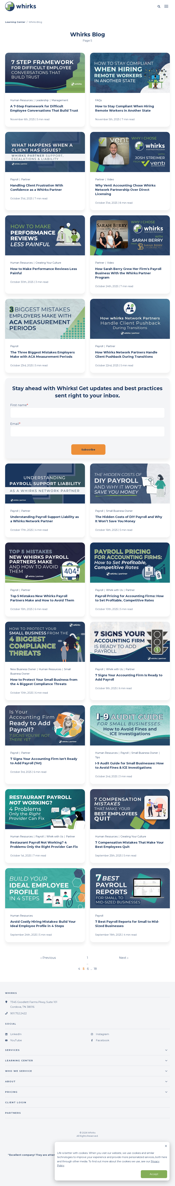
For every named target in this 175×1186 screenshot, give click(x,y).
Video (110, 179)
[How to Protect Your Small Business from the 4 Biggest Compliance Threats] (45, 661)
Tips (97, 757)
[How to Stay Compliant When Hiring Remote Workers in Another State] (130, 89)
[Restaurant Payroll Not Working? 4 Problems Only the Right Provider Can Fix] (45, 826)
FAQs (98, 100)
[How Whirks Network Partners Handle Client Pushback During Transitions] (130, 335)
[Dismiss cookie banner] (166, 1146)
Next (123, 958)
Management (60, 100)
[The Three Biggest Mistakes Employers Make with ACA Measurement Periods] (45, 335)
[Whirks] (51, 6)
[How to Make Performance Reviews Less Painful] (45, 254)
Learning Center (15, 22)
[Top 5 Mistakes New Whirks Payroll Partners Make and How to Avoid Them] (45, 579)
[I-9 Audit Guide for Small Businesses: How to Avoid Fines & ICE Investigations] (130, 744)
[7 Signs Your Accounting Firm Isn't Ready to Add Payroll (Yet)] (45, 744)
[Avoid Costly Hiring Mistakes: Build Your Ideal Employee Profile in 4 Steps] (45, 905)
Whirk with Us (114, 590)
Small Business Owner (119, 510)
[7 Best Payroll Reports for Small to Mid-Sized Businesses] (130, 905)
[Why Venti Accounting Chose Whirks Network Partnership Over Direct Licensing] (130, 171)
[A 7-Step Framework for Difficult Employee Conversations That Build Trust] (45, 89)
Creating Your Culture (48, 262)
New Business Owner (23, 669)
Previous (49, 958)
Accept (154, 1174)
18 (95, 969)
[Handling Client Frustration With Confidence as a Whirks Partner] (45, 171)
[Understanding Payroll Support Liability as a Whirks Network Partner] (45, 500)
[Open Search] (160, 6)
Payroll (14, 179)
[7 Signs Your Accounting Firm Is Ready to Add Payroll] (130, 661)
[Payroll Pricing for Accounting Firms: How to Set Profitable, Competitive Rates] (130, 579)
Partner (25, 179)
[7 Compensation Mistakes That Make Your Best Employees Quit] (130, 826)
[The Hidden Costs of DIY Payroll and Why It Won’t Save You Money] (130, 500)
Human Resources (21, 100)
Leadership (42, 100)
